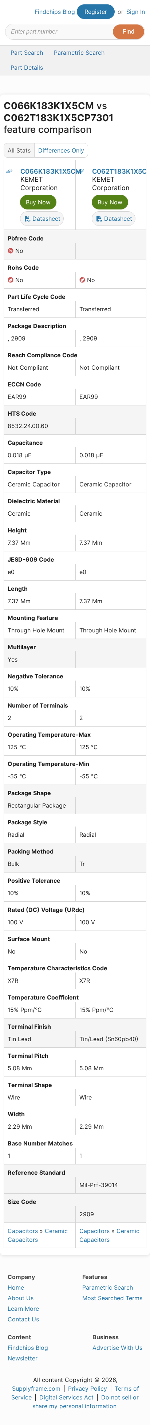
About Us (20, 1298)
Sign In (135, 11)
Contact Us (23, 1319)
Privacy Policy (87, 1388)
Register (95, 11)
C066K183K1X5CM (50, 171)
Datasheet (45, 218)
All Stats (19, 150)
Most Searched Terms (112, 1298)
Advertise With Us (117, 1347)
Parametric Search (107, 1287)
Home (16, 1287)
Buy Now (38, 202)
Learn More (23, 1308)
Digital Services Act (66, 1397)
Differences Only (61, 150)
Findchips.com (11, 12)
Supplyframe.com (36, 1388)
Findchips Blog (55, 11)
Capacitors (23, 1231)
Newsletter (23, 1358)
